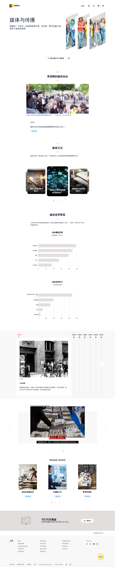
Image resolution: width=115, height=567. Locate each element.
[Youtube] (94, 544)
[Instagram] (97, 544)
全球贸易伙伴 (65, 543)
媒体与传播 (43, 549)
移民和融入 (43, 551)
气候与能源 (43, 546)
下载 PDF (88, 521)
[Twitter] (90, 544)
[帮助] (69, 58)
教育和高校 (21, 551)
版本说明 (12, 564)
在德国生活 (65, 546)
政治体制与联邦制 (23, 546)
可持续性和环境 (66, 541)
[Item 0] (53, 200)
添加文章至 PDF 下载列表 (57, 58)
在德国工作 (21, 549)
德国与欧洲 (21, 543)
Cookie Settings (58, 564)
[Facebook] (87, 544)
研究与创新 (43, 541)
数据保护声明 (20, 564)
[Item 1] (57, 200)
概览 (19, 541)
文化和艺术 (65, 549)
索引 (35, 564)
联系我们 (29, 564)
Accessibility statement (45, 564)
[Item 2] (61, 200)
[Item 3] (63, 502)
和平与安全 (43, 543)
